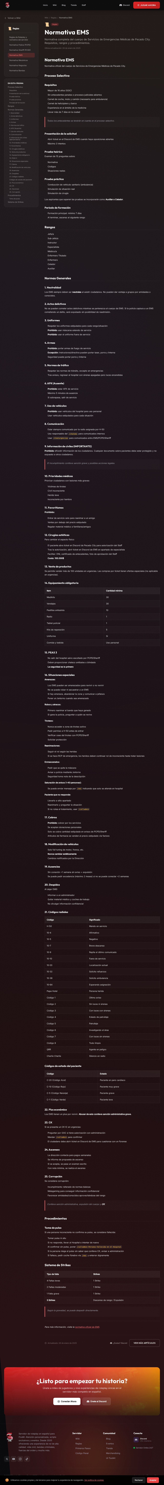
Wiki (55, 5)
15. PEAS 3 (13, 158)
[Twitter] (7, 1459)
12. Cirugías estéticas (17, 149)
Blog (64, 5)
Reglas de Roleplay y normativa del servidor (18, 38)
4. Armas (12, 122)
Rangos (11, 106)
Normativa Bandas (17, 70)
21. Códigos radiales (16, 177)
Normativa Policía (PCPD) (20, 45)
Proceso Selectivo (15, 87)
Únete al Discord (98, 1401)
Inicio (45, 5)
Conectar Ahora (68, 1401)
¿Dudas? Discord (120, 1343)
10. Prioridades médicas (18, 143)
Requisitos (13, 90)
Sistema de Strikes (15, 202)
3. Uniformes (14, 119)
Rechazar (139, 1480)
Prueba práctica (15, 100)
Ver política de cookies (94, 1480)
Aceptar (153, 1480)
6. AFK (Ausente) (15, 128)
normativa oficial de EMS (87, 1327)
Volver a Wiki (14, 18)
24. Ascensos (14, 189)
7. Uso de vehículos (16, 131)
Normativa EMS (16, 55)
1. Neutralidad (14, 113)
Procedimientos (14, 195)
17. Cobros (13, 164)
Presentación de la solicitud (19, 93)
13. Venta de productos (17, 152)
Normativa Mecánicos (18, 60)
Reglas (54, 18)
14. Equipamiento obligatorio (19, 155)
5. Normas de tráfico (16, 125)
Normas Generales (15, 110)
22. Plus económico (16, 183)
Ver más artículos (145, 1343)
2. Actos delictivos (15, 116)
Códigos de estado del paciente (20, 180)
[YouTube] (13, 1459)
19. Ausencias (14, 170)
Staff (84, 5)
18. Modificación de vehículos (19, 167)
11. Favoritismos (15, 146)
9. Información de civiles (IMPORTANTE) (18, 139)
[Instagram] (20, 1459)
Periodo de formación (17, 103)
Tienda (74, 5)
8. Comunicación (15, 134)
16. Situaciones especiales (18, 161)
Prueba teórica (14, 97)
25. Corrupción (14, 192)
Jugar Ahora (148, 5)
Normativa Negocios (18, 65)
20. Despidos (14, 173)
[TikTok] (27, 1459)
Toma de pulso (14, 199)
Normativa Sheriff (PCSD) (20, 50)
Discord (126, 5)
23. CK (11, 186)
